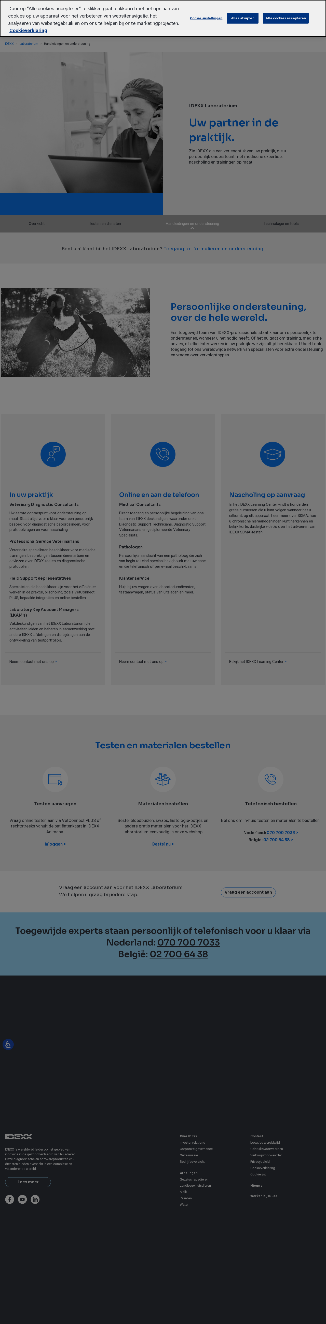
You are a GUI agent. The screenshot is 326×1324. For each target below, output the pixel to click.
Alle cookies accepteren (286, 18)
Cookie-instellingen (206, 18)
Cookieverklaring (28, 30)
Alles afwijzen (242, 18)
